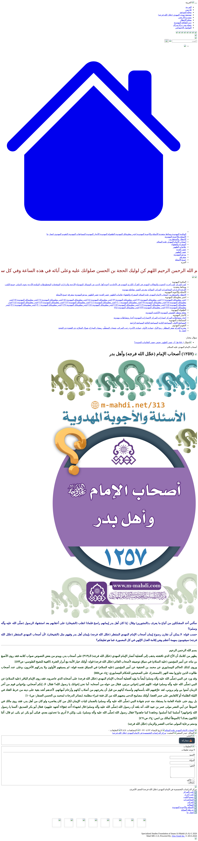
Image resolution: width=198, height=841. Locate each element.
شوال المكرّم (82, 328)
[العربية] (193, 277)
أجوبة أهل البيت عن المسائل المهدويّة (92, 284)
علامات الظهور (179, 247)
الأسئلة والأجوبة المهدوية (147, 234)
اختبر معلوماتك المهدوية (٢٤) (126, 307)
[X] (190, 32)
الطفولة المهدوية (107, 234)
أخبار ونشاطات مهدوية (124, 318)
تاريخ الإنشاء (156, 730)
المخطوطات (45, 284)
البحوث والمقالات (157, 284)
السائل (191, 733)
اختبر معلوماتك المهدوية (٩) (154, 302)
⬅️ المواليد (192, 805)
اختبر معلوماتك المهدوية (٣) (125, 300)
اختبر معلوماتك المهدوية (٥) (75, 300)
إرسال (191, 782)
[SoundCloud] (182, 32)
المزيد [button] (183, 262)
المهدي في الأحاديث (118, 284)
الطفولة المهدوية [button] (178, 310)
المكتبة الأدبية (34, 284)
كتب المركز (181, 284)
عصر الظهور (180, 252)
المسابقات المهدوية (77, 234)
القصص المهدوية (167, 312)
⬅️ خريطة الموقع (189, 810)
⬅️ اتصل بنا (192, 812)
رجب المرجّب (123, 328)
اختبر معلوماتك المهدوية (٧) (26, 300)
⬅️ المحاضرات (190, 799)
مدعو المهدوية (180, 254)
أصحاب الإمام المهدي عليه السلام (171, 242)
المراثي (158, 289)
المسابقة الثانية (165, 323)
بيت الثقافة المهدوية (183, 22)
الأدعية (183, 289)
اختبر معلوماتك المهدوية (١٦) (152, 305)
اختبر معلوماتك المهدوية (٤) (100, 300)
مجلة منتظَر (181, 312)
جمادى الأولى (148, 328)
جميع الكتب (10, 284)
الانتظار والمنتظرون (177, 239)
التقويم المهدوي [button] (179, 325)
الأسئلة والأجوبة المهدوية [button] (175, 292)
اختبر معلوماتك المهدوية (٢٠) (49, 305)
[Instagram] (188, 32)
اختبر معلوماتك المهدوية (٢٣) (152, 307)
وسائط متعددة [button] (179, 287)
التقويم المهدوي (61, 234)
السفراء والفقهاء (178, 244)
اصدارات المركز (159, 318)
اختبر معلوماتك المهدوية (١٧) (126, 305)
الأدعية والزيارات (68, 284)
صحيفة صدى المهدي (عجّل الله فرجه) (175, 15)
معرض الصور (141, 289)
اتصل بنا (50, 234)
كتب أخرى (170, 284)
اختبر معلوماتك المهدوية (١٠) (129, 302)
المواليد (151, 289)
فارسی (188, 10)
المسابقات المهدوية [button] (177, 320)
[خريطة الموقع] (177, 32)
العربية (189, 7)
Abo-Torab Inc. (178, 836)
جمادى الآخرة (135, 328)
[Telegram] (193, 32)
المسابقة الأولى (179, 323)
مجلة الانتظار (186, 20)
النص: (192, 765)
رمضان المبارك (96, 328)
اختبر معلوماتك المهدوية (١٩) (75, 305)
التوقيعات (56, 284)
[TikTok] (180, 32)
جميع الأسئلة (180, 260)
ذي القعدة (71, 328)
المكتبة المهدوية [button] (179, 282)
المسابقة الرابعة (137, 323)
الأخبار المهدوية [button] (179, 315)
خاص (189, 780)
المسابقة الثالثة (151, 323)
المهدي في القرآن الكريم (139, 284)
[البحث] (166, 41)
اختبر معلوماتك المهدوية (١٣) (51, 302)
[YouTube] (185, 32)
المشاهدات (132, 730)
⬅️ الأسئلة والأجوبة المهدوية (184, 807)
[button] (93, 231)
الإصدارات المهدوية (142, 318)
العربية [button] (189, 2)
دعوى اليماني (21, 284)
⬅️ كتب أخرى (190, 794)
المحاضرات (167, 289)
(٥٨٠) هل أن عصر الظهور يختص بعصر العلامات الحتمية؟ (159, 342)
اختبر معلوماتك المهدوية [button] (175, 297)
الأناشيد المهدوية (153, 312)
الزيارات (176, 289)
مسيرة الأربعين (185, 17)
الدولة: (192, 760)
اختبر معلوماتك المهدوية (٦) (51, 300)
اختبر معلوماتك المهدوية (125, 234)
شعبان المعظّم (109, 328)
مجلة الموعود (186, 12)
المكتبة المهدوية (179, 234)
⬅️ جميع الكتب (190, 797)
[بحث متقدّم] (170, 41)
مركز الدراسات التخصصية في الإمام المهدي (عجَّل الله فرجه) (139, 733)
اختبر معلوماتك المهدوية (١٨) (101, 305)
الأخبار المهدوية (93, 234)
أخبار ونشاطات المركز (176, 318)
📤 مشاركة (187, 740)
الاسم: (192, 755)
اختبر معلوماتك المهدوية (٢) (149, 300)
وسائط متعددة (165, 234)
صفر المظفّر (168, 328)
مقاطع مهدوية (128, 289)
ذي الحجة (62, 328)
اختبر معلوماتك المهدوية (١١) (103, 302)
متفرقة (183, 257)
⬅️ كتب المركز (190, 792)
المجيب (170, 733)
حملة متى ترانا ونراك (182, 25)
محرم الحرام (180, 328)
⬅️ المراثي (192, 802)
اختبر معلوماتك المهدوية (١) (174, 300)
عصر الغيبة (181, 249)
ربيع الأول (158, 328)
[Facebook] (196, 32)
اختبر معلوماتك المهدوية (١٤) (25, 302)
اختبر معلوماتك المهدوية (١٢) (77, 302)
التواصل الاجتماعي (183, 28)
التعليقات (114, 730)
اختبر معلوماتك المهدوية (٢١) (23, 305)
